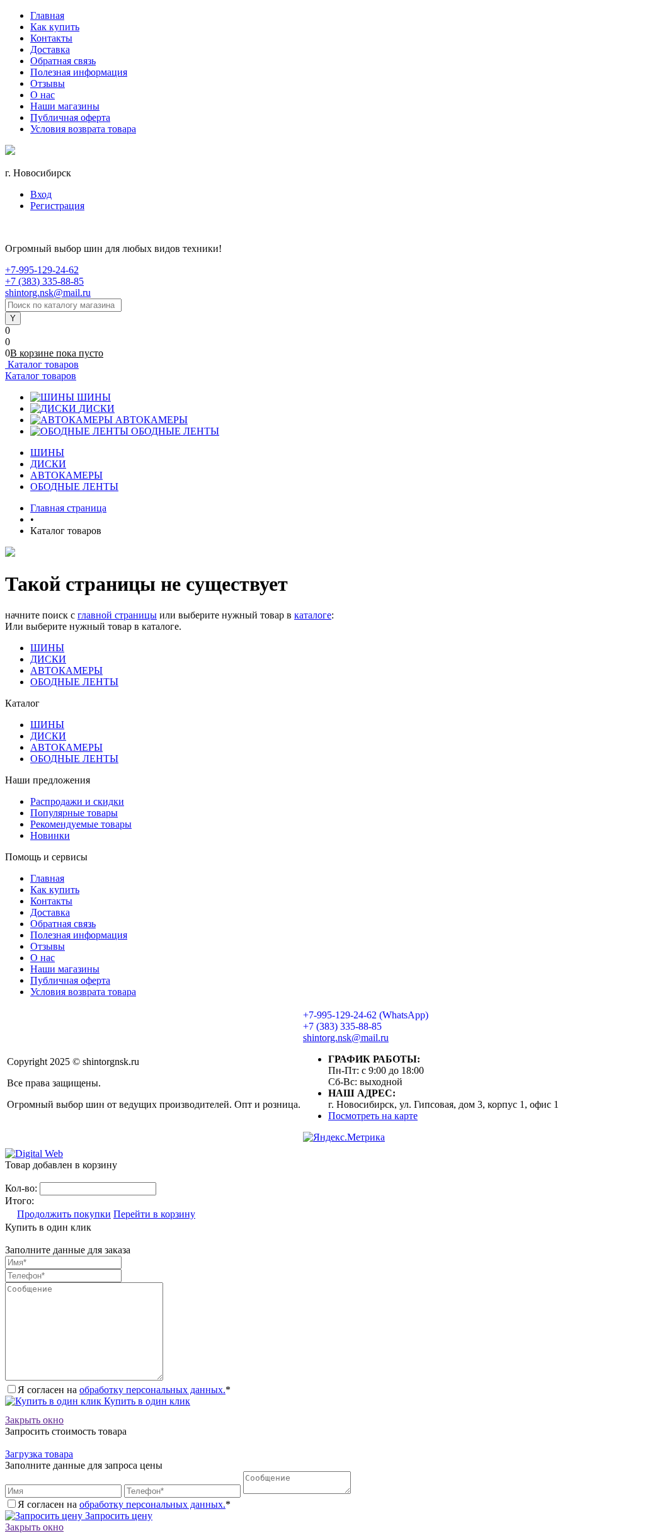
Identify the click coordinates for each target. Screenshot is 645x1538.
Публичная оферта (70, 117)
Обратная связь (63, 60)
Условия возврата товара (83, 128)
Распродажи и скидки (77, 801)
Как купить (54, 26)
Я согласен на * (124, 1389)
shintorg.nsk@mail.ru (48, 292)
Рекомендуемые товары (81, 824)
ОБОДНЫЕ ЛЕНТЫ (175, 431)
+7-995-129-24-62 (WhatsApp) (365, 1015)
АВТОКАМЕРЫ (151, 419)
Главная (47, 15)
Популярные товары (74, 812)
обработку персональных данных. (152, 1389)
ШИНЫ (94, 397)
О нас (42, 94)
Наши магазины (65, 106)
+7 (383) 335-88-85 (44, 281)
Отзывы (47, 83)
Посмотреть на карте (373, 1115)
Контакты (51, 38)
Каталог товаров (42, 364)
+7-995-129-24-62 (42, 270)
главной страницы (117, 615)
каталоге (312, 615)
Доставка (50, 49)
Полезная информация (78, 72)
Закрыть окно (34, 1420)
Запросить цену (117, 1515)
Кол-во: (22, 1188)
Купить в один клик (145, 1401)
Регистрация (57, 205)
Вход (41, 194)
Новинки (50, 835)
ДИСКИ (97, 408)
